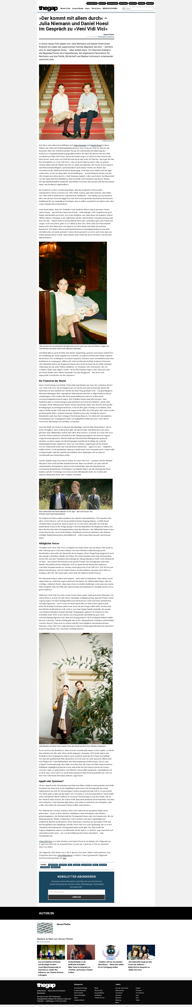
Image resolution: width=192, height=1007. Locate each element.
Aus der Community (122, 988)
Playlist (138, 988)
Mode (96, 988)
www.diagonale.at (65, 855)
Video (138, 1000)
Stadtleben (98, 995)
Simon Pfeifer (109, 35)
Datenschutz (41, 991)
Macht (95, 864)
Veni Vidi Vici (56, 867)
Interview (118, 995)
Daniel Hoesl (96, 145)
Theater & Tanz (99, 997)
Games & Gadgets (80, 995)
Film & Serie (96, 8)
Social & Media (77, 8)
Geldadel (77, 864)
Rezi (137, 997)
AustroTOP (102, 3)
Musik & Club (65, 8)
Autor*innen (133, 3)
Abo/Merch (150, 3)
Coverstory (110, 37)
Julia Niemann (80, 145)
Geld (69, 864)
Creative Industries (80, 990)
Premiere (139, 990)
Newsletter (141, 3)
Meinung (118, 1000)
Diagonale (63, 864)
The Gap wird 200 (92, 3)
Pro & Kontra (140, 993)
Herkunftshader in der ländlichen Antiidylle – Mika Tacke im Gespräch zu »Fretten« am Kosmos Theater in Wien (80, 967)
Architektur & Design (80, 988)
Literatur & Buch (79, 1000)
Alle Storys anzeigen (43, 942)
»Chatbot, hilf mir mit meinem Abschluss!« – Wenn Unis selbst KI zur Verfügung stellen (111, 964)
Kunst (87, 8)
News (117, 1002)
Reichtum (103, 864)
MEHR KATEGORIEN (110, 8)
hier (64, 858)
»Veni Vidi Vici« (45, 841)
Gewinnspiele (123, 3)
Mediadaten (41, 993)
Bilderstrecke (120, 990)
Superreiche (45, 867)
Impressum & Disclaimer (56, 991)
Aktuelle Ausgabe (112, 3)
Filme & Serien (78, 993)
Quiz (137, 995)
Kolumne (118, 997)
